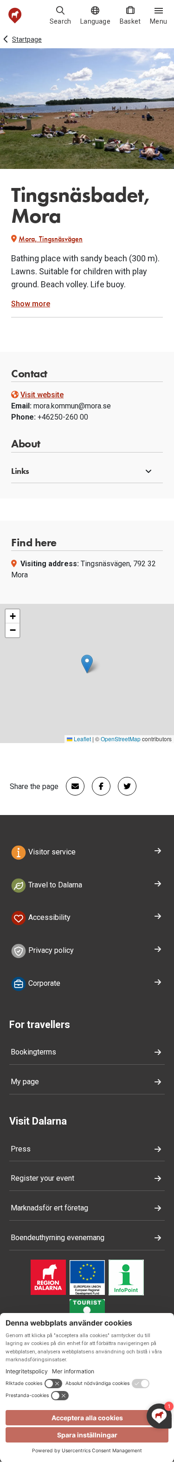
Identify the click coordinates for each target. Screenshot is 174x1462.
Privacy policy (50, 950)
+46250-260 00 (63, 417)
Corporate (43, 983)
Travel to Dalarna (54, 884)
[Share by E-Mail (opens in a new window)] (71, 786)
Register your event (42, 1178)
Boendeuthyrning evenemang (57, 1237)
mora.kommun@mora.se (72, 405)
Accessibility (48, 917)
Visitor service (51, 851)
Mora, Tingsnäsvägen (51, 239)
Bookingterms (33, 1052)
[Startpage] (15, 15)
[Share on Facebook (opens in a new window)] (97, 786)
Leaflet (81, 739)
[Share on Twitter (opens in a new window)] (123, 786)
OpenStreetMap (121, 739)
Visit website (42, 394)
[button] (87, 471)
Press (21, 1149)
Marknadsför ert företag (49, 1207)
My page (25, 1081)
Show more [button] (30, 303)
